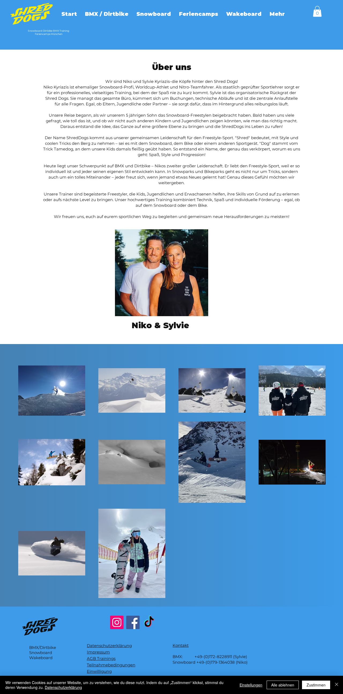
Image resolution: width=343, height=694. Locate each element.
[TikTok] (149, 622)
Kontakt (181, 645)
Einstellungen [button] (251, 685)
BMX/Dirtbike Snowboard (42, 650)
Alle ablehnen (282, 685)
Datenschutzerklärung (109, 645)
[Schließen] (336, 685)
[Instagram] (117, 622)
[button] (317, 11)
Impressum (98, 652)
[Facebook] (133, 622)
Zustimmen (316, 685)
